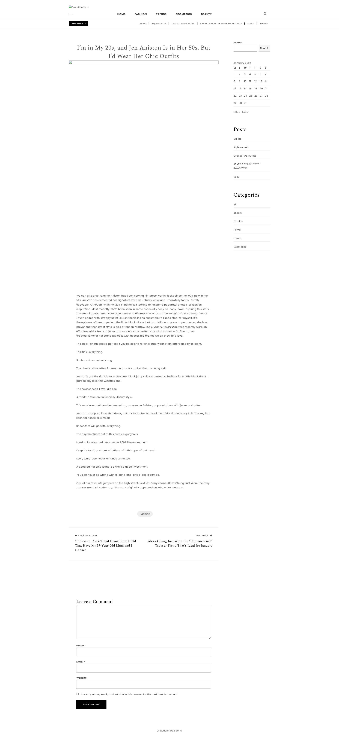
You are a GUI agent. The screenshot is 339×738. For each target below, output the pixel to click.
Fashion (141, 14)
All (235, 204)
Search (238, 42)
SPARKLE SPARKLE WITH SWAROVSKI (211, 23)
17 (245, 88)
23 (240, 95)
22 (235, 95)
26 (256, 95)
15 (235, 88)
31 (245, 103)
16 (240, 88)
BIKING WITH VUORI (262, 23)
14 (266, 81)
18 (250, 88)
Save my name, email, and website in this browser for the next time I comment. (129, 694)
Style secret (149, 23)
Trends (161, 14)
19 (255, 88)
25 (250, 95)
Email (80, 661)
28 (266, 95)
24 (245, 95)
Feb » (245, 112)
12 (255, 81)
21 (266, 88)
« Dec (237, 112)
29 (235, 103)
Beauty (206, 14)
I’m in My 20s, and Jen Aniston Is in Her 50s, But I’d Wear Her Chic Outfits (143, 52)
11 (250, 81)
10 (245, 81)
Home (121, 14)
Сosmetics (184, 14)
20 (261, 88)
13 (261, 81)
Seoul (241, 23)
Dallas (132, 23)
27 (261, 95)
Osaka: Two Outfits (174, 23)
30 (240, 103)
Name (81, 645)
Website (81, 677)
